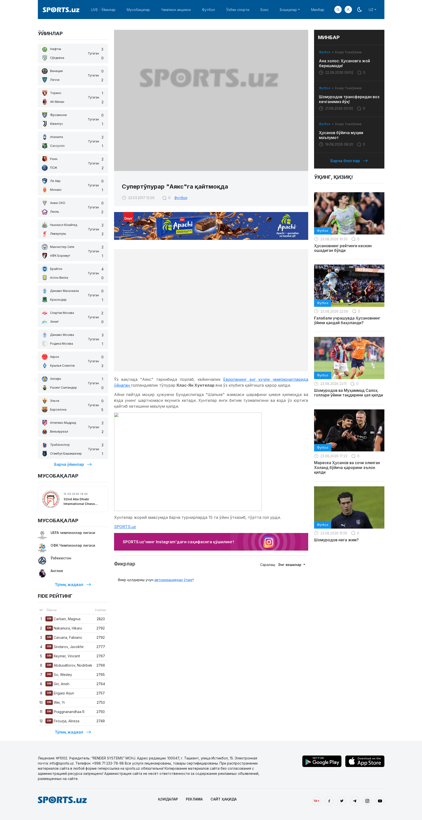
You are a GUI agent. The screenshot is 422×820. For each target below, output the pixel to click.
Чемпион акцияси (176, 10)
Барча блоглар (345, 160)
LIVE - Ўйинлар (103, 10)
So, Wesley (59, 674)
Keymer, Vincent (63, 656)
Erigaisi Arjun (60, 693)
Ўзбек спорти (237, 10)
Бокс (265, 10)
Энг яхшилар (290, 565)
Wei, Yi (56, 702)
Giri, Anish (58, 684)
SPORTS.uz (125, 526)
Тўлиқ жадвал (69, 584)
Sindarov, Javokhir (65, 647)
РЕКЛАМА (194, 799)
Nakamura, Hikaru (64, 628)
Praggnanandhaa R (65, 712)
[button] (348, 9)
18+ (316, 801)
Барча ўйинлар (69, 464)
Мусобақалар (138, 10)
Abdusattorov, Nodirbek (69, 665)
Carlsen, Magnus (64, 619)
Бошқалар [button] (288, 10)
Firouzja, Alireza (63, 721)
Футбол (208, 10)
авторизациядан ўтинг (173, 580)
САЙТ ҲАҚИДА (224, 799)
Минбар (317, 10)
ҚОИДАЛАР (168, 799)
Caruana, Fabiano (64, 637)
